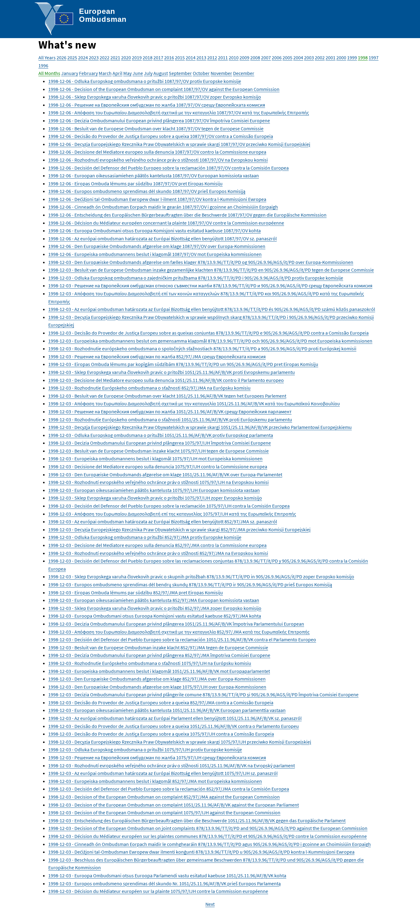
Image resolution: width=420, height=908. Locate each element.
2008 (255, 57)
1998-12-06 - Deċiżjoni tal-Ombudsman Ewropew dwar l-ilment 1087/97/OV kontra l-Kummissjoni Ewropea (157, 199)
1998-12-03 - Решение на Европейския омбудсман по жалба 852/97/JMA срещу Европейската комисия (157, 356)
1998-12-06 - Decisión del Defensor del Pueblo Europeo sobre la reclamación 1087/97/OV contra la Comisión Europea (168, 168)
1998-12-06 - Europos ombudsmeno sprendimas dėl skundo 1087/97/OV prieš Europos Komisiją (146, 191)
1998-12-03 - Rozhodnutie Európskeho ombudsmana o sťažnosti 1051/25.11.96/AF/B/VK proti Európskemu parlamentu (170, 419)
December (243, 73)
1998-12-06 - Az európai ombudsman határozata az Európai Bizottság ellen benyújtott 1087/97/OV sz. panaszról (162, 238)
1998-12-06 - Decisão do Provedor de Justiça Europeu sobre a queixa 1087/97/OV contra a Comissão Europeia (160, 136)
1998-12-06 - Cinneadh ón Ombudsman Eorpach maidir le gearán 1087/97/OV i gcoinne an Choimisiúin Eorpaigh (163, 207)
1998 (363, 57)
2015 (180, 57)
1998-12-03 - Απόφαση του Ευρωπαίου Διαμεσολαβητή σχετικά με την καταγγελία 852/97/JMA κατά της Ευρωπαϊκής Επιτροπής (179, 632)
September (180, 73)
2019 (137, 57)
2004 (298, 57)
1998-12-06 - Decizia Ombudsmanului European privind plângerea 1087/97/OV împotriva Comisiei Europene (159, 120)
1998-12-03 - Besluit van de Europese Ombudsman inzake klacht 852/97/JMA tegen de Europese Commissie (158, 647)
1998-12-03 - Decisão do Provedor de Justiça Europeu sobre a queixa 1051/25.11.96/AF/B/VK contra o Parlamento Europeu (173, 726)
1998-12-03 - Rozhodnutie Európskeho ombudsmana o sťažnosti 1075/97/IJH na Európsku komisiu (149, 663)
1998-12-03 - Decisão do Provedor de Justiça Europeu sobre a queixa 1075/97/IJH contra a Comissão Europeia (161, 734)
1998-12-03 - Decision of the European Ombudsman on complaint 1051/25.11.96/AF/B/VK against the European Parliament (173, 805)
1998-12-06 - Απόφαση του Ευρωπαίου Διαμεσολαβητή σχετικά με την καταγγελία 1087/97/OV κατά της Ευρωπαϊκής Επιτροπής (178, 112)
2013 (201, 57)
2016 (169, 57)
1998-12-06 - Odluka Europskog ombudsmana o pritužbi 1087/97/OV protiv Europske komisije (144, 81)
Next (210, 904)
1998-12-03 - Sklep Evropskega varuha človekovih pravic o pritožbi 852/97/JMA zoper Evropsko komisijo (154, 608)
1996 (43, 65)
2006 (277, 57)
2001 (330, 57)
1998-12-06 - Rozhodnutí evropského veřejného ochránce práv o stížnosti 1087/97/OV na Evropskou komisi (158, 160)
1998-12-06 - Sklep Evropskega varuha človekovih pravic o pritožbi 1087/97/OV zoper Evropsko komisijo (154, 97)
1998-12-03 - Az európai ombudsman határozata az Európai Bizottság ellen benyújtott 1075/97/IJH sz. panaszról (163, 773)
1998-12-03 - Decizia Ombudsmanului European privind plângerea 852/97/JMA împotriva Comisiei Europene (159, 655)
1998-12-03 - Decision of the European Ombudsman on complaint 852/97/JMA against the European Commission (164, 797)
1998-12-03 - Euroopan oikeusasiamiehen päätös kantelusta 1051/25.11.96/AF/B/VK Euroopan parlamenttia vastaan (167, 710)
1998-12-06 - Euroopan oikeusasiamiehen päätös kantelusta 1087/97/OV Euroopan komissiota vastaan (153, 175)
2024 (83, 57)
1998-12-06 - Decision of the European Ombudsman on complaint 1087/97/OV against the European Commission (163, 89)
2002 (320, 57)
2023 (94, 57)
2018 (148, 57)
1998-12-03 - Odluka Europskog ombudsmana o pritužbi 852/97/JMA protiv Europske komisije (144, 537)
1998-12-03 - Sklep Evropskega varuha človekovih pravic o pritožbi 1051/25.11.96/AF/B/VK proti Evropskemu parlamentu (171, 372)
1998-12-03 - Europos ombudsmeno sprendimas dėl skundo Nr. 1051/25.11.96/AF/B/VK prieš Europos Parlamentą (164, 883)
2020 (126, 57)
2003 (309, 57)
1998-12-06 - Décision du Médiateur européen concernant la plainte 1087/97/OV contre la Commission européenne (166, 223)
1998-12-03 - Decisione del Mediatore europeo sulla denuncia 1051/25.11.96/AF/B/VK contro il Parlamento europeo (166, 380)
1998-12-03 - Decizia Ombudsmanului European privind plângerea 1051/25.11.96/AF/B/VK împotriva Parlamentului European (176, 624)
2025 (72, 57)
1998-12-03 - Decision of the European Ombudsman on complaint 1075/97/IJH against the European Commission (164, 812)
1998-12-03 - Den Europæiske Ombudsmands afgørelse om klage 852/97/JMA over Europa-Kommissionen (157, 679)
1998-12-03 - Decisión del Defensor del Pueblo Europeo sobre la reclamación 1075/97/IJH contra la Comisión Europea (169, 506)
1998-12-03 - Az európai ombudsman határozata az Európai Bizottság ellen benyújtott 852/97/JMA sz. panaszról (162, 521)
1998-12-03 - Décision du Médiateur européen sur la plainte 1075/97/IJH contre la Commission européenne (158, 891)
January (69, 73)
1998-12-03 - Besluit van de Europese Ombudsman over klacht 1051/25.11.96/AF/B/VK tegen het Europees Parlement (167, 396)
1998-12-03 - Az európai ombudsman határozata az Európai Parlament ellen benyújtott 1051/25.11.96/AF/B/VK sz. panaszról (175, 718)
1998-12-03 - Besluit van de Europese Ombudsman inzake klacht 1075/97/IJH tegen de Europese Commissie (158, 451)
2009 (244, 57)
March (105, 73)
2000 (341, 57)
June (138, 73)
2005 (287, 57)
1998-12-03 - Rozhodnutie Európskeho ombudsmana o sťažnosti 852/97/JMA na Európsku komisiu (149, 388)
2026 (61, 57)
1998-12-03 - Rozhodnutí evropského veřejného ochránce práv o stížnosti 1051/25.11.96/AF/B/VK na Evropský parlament (171, 765)
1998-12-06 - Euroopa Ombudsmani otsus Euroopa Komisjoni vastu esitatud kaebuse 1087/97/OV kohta (154, 230)
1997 (373, 57)
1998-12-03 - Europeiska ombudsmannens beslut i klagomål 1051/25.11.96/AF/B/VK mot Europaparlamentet (159, 671)
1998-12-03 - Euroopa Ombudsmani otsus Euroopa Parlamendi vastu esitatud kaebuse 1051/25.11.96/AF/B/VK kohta (167, 875)
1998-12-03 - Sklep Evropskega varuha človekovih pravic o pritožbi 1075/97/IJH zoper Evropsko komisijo (155, 498)
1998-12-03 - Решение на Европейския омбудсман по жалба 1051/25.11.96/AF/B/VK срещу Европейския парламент (169, 411)
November (221, 73)
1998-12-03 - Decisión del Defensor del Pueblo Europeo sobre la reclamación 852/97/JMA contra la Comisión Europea (168, 789)
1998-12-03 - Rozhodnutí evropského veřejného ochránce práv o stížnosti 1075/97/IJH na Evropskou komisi (158, 482)
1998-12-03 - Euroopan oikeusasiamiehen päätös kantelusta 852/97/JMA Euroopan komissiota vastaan (153, 600)
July (148, 73)
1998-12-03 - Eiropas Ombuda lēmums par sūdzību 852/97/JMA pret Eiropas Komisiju (135, 592)
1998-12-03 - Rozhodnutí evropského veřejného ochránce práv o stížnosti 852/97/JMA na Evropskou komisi (158, 553)
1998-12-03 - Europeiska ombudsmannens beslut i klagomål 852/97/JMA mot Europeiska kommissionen (155, 781)
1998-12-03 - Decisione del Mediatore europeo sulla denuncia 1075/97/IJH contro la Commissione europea (157, 466)
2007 (266, 57)
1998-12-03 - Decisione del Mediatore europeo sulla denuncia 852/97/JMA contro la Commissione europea (157, 545)
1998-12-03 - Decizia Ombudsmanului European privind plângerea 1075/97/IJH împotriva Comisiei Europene (159, 443)
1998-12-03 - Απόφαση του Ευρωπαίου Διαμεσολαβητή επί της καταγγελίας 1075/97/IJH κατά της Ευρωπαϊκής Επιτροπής (172, 514)
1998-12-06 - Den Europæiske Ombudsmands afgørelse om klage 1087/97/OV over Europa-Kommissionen (156, 246)
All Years (47, 57)
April (117, 73)
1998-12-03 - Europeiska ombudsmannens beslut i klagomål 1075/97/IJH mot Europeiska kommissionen (155, 458)
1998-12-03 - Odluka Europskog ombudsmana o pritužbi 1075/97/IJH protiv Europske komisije (145, 749)
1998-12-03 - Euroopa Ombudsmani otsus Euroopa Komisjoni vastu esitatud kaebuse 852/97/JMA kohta (154, 616)
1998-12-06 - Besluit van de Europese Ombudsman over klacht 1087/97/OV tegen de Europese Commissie (155, 128)
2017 (158, 57)
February (88, 73)
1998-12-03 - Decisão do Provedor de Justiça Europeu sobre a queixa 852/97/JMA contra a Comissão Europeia (160, 702)
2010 (234, 57)
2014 (191, 57)
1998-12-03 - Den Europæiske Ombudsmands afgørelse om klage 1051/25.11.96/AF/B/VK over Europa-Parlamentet (165, 474)
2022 (104, 57)
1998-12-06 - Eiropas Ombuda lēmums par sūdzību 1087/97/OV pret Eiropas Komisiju (135, 183)
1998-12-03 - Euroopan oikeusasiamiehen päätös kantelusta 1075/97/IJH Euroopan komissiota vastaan (154, 490)
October (201, 73)
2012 (212, 57)
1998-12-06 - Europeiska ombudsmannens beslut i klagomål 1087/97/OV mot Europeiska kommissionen (155, 254)
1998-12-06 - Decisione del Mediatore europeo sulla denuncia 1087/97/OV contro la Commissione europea (157, 152)
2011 (223, 57)
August (160, 73)
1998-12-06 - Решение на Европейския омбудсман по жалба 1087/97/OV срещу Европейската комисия (156, 105)
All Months (49, 73)
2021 (115, 57)
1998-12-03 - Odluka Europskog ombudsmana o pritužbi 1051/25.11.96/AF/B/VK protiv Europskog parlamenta (160, 435)
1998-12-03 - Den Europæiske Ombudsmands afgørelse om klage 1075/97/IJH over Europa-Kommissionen (157, 687)
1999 (352, 57)
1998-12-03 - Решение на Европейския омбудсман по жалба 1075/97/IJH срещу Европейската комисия (157, 757)
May (127, 73)
